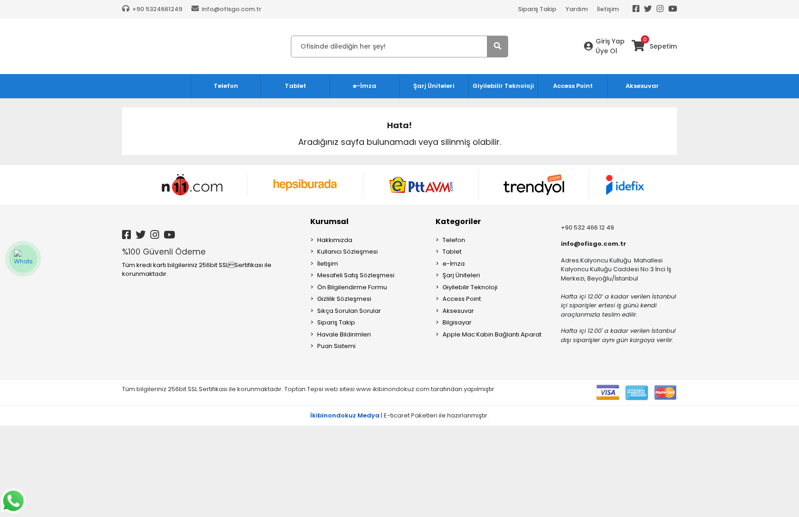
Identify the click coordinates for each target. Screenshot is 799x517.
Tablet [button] (295, 85)
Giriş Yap (610, 41)
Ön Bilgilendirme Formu (352, 287)
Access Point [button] (573, 85)
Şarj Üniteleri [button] (434, 85)
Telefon (454, 240)
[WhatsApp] (23, 259)
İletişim (608, 9)
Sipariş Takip (537, 9)
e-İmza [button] (364, 85)
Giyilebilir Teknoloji (470, 287)
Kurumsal (329, 221)
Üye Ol (606, 51)
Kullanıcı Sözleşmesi (347, 251)
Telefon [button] (226, 85)
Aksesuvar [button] (642, 85)
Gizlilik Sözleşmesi (344, 298)
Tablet (452, 251)
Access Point (462, 298)
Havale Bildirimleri (344, 334)
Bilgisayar (457, 322)
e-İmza (454, 263)
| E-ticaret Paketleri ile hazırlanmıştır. (399, 415)
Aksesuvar (458, 310)
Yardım (576, 9)
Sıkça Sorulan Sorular (349, 310)
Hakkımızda (334, 240)
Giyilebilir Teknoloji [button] (503, 85)
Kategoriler (458, 221)
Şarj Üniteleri (461, 275)
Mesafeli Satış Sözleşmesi (355, 275)
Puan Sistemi (336, 346)
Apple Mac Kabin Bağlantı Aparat (492, 334)
